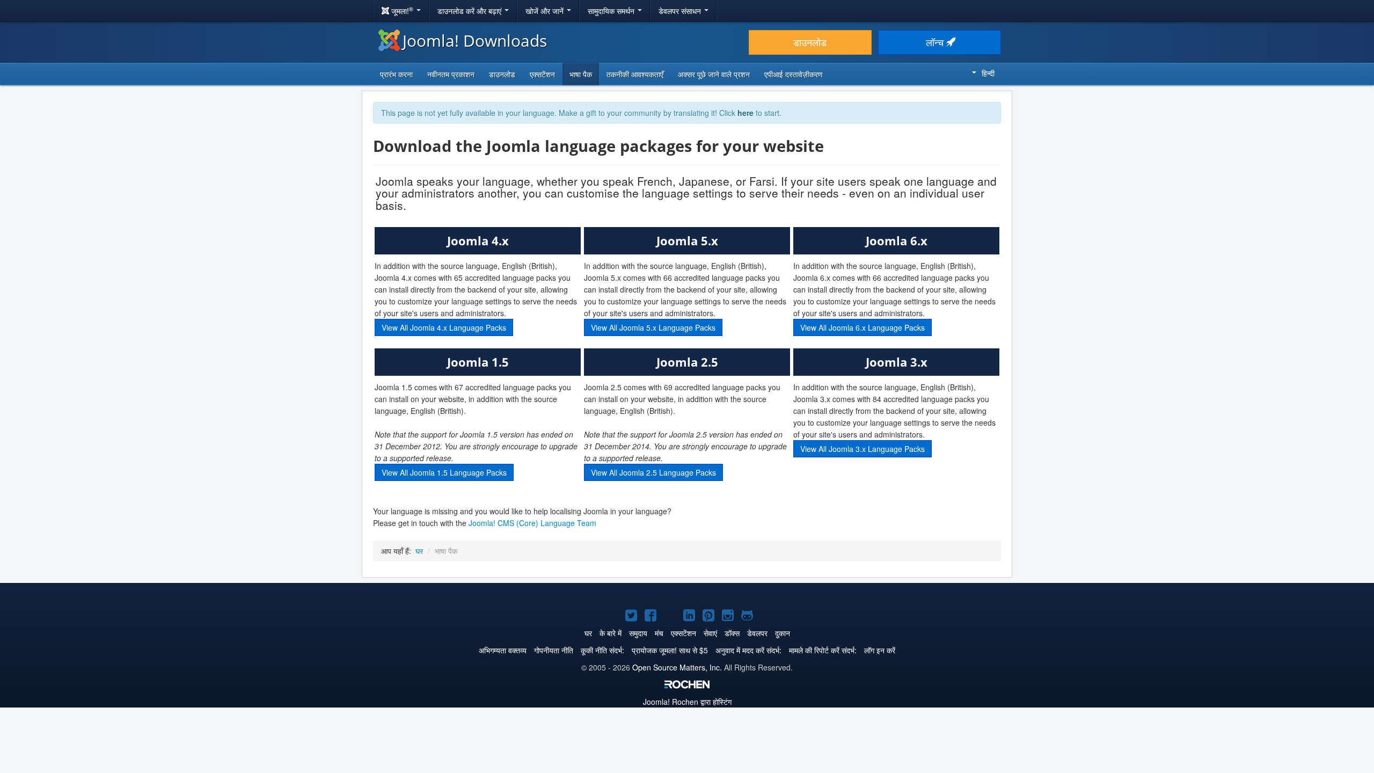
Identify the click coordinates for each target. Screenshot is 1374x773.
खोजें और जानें (545, 10)
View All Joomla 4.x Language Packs (444, 327)
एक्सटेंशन (542, 74)
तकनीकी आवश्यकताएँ (634, 74)
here (745, 112)
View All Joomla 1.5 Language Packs (444, 472)
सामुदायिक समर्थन (612, 10)
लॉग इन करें (879, 650)
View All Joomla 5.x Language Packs (653, 327)
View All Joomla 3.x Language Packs (862, 448)
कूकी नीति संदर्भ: (602, 650)
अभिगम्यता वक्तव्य (503, 650)
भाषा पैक (580, 74)
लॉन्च (936, 42)
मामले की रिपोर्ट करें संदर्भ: (823, 650)
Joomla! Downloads (475, 41)
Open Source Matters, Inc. (677, 667)
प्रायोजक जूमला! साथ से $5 (670, 650)
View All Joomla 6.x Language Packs (862, 327)
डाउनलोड (810, 42)
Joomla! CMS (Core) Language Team (532, 522)
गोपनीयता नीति (553, 650)
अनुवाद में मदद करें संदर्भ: (748, 650)
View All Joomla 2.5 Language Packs (653, 472)
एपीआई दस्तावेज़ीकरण (793, 74)
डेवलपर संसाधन (681, 10)
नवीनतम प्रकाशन (450, 74)
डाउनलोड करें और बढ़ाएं (470, 10)
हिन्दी (988, 73)
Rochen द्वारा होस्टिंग (687, 701)
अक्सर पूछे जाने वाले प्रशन (714, 74)
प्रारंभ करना (396, 74)
